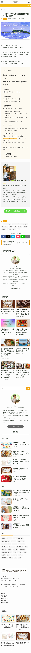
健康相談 (16, 549)
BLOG (4, 600)
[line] (17, 432)
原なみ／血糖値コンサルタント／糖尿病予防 (13, 584)
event (5, 18)
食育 (18, 229)
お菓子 (3, 538)
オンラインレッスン (18, 538)
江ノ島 (24, 552)
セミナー (25, 224)
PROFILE (4, 595)
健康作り (4, 549)
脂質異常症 (4, 557)
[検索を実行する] (28, 388)
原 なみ (15, 266)
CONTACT (5, 602)
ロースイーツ (20, 546)
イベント (9, 538)
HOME (4, 593)
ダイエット (4, 226)
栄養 (15, 226)
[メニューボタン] (2, 2)
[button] (3, 236)
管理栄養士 (14, 555)
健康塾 (9, 549)
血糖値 (9, 229)
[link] (12, 288)
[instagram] (18, 288)
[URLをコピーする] (27, 236)
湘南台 (25, 226)
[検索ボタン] (29, 2)
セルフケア (21, 544)
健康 (11, 226)
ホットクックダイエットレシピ (10, 586)
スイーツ (13, 541)
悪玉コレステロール (6, 552)
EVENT (4, 597)
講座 (14, 229)
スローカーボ (7, 224)
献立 (8, 555)
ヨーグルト (12, 546)
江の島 (20, 226)
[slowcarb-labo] (15, 2)
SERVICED (5, 598)
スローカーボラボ (16, 224)
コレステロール (5, 541)
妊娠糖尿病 (22, 549)
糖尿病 (3, 229)
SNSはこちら (15, 426)
